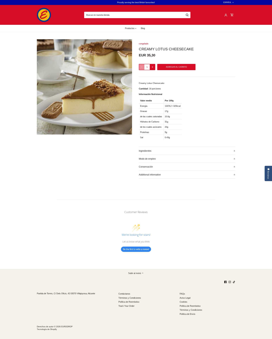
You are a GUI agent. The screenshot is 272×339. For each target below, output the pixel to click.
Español (227, 2)
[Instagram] (230, 281)
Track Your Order (126, 306)
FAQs (182, 294)
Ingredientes (145, 151)
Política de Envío (187, 314)
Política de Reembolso (128, 302)
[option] (84, 86)
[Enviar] (187, 15)
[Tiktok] (234, 281)
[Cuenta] (226, 15)
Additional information (150, 174)
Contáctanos (124, 294)
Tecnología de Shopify (47, 329)
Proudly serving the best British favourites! (136, 2)
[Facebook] (225, 281)
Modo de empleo (147, 159)
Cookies (183, 302)
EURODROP (67, 327)
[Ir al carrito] (232, 15)
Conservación (146, 167)
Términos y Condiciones (129, 298)
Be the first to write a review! (136, 249)
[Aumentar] (152, 67)
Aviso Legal (185, 298)
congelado (143, 43)
